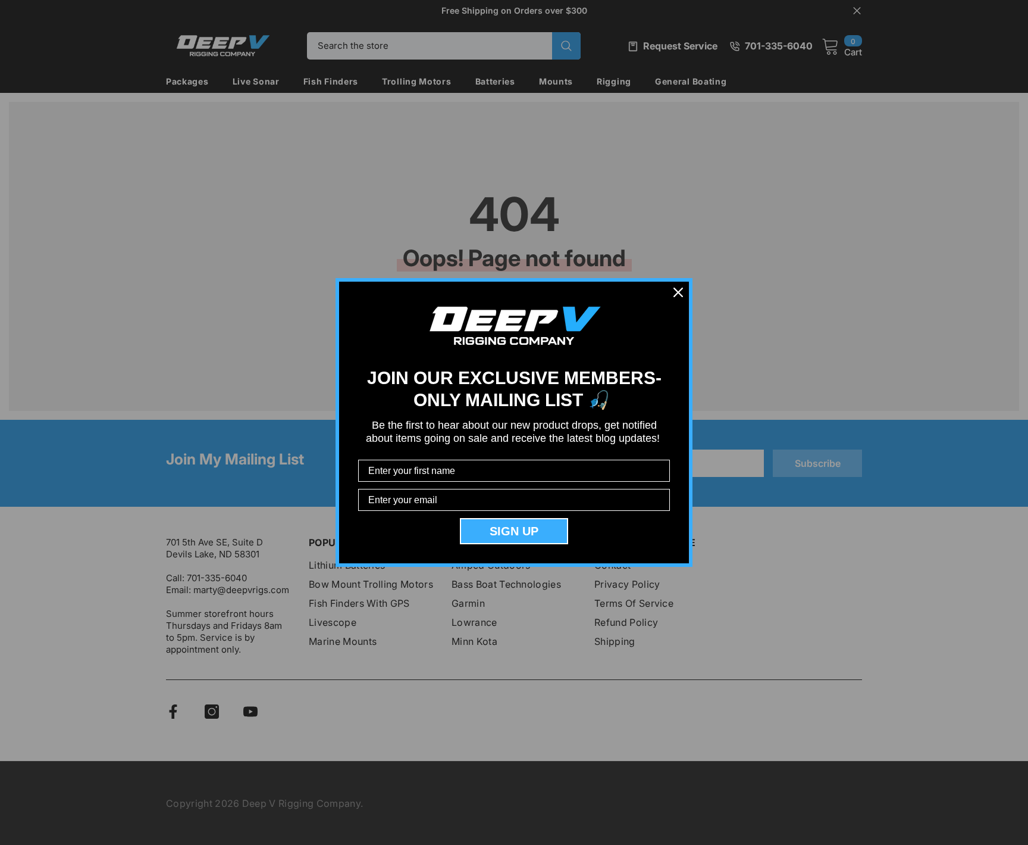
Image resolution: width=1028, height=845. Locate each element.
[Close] (678, 292)
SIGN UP (514, 531)
